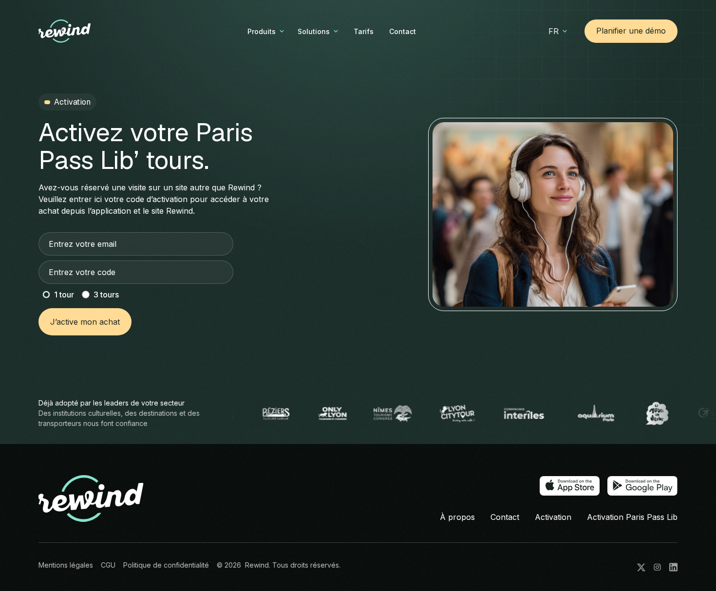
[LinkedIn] (673, 567)
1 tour (64, 294)
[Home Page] (80, 31)
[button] (267, 31)
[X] (641, 567)
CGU (108, 565)
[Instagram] (657, 567)
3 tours (106, 294)
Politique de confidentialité (166, 565)
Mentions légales (65, 565)
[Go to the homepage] (91, 499)
